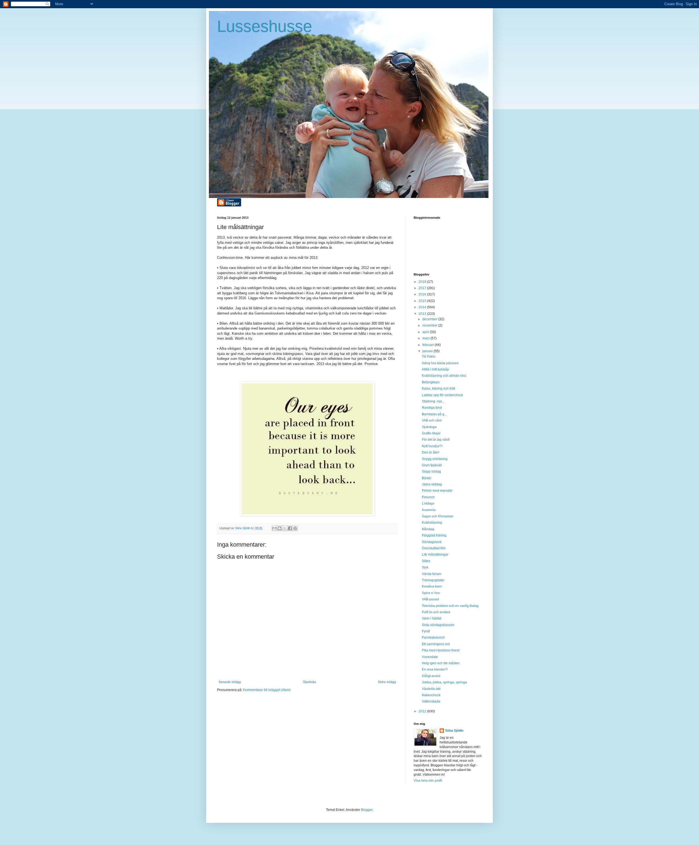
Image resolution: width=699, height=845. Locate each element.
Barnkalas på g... (434, 414)
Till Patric (429, 356)
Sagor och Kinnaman (437, 516)
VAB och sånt (432, 420)
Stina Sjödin (454, 731)
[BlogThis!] (279, 528)
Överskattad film (434, 548)
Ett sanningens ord (436, 644)
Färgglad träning (434, 535)
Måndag (428, 529)
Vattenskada (431, 701)
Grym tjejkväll (432, 465)
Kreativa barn (432, 586)
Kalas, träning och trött (438, 388)
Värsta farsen (432, 574)
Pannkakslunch (433, 637)
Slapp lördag (431, 471)
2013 (423, 314)
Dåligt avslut (431, 676)
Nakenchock (431, 695)
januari (428, 351)
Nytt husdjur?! (432, 446)
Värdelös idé (431, 689)
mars (426, 338)
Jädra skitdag (432, 484)
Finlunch (428, 497)
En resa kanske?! (435, 669)
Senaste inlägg (229, 682)
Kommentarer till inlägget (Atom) (267, 690)
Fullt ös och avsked (436, 612)
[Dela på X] (285, 528)
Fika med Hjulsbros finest (440, 650)
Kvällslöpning (432, 522)
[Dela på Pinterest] (295, 528)
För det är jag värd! (436, 439)
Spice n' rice (431, 593)
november (430, 325)
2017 (423, 288)
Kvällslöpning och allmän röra (444, 376)
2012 (423, 711)
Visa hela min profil (428, 780)
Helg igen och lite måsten (441, 663)
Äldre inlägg (387, 682)
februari (428, 345)
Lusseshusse (264, 26)
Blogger (366, 810)
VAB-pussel (430, 599)
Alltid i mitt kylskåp (435, 369)
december (430, 319)
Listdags (428, 503)
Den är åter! (430, 452)
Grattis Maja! (431, 433)
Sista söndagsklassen (438, 625)
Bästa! (426, 478)
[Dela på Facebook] (290, 528)
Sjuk (425, 567)
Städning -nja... (433, 401)
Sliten (426, 561)
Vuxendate (430, 657)
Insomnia (429, 510)
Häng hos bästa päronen (440, 363)
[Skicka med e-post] (274, 528)
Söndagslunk (432, 542)
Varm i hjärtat (431, 618)
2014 (423, 307)
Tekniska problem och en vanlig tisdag (450, 606)
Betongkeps (431, 382)
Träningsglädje (433, 580)
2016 (423, 294)
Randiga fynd (432, 408)
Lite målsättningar (435, 554)
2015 (423, 301)
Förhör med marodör (437, 491)
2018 (423, 282)
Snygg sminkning (435, 459)
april (426, 332)
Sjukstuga (429, 427)
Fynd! (426, 631)
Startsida (309, 682)
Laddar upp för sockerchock (442, 395)
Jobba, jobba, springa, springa (444, 682)
